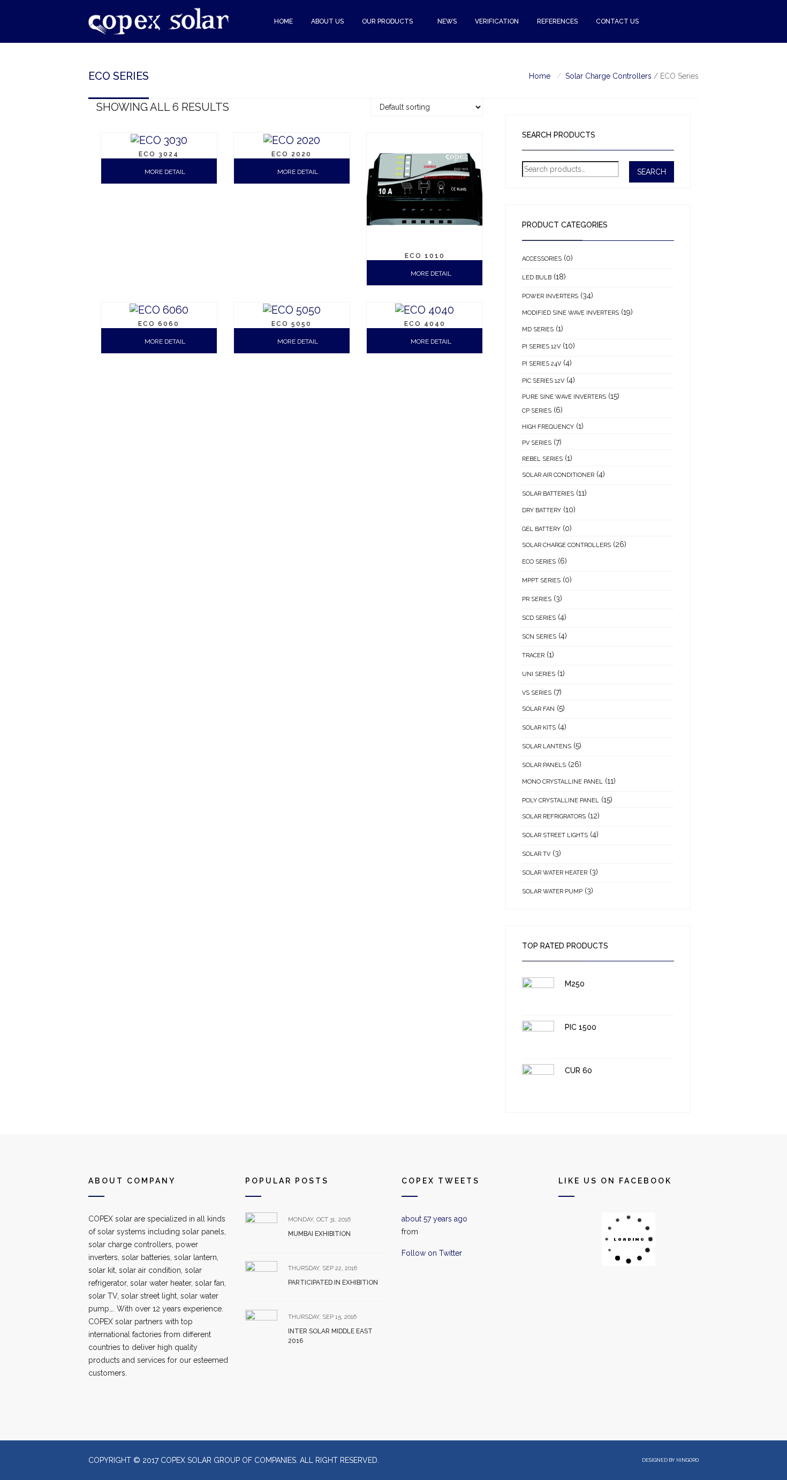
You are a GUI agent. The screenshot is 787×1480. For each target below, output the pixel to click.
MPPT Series (541, 580)
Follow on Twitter (432, 1253)
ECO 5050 (291, 324)
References (557, 21)
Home (283, 21)
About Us (327, 21)
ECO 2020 (291, 154)
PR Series (536, 599)
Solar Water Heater (554, 872)
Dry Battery (541, 510)
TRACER (533, 655)
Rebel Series (542, 459)
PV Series (536, 442)
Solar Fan (538, 708)
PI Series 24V (541, 363)
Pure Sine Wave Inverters (564, 396)
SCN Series (539, 636)
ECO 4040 (424, 324)
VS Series (536, 692)
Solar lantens (546, 746)
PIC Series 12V (543, 380)
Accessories (542, 258)
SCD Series (539, 617)
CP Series (536, 410)
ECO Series (539, 561)
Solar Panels (544, 765)
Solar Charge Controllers (608, 76)
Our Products (387, 21)
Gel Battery (541, 529)
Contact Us (617, 21)
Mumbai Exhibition (319, 1234)
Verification (497, 21)
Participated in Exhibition (333, 1282)
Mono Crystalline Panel (562, 781)
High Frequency (548, 426)
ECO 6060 (158, 324)
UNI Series (538, 674)
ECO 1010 (425, 256)
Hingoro (687, 1460)
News (447, 21)
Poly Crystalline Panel (560, 800)
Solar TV (536, 854)
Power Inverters (550, 296)
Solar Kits (539, 727)
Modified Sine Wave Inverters (570, 312)
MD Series (538, 329)
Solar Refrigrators (554, 816)
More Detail (430, 273)
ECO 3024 (159, 154)
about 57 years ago (434, 1219)
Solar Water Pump (552, 891)
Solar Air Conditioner (558, 475)
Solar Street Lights (555, 835)
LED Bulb (536, 277)
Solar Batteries (548, 493)
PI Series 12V (541, 346)
